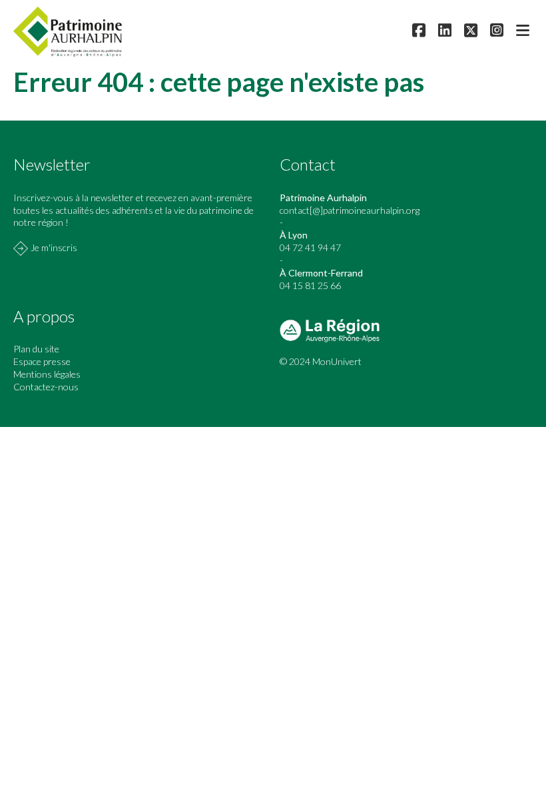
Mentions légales (47, 374)
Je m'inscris (54, 247)
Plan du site (36, 348)
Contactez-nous (46, 386)
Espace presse (42, 361)
